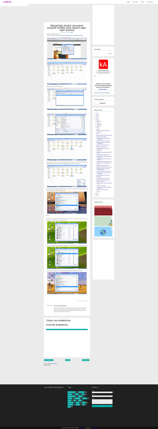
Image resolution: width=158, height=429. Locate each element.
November (99, 121)
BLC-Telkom (81, 392)
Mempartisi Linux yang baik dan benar (103, 130)
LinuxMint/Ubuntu (71, 392)
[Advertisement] (67, 13)
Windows (77, 404)
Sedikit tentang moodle (100, 181)
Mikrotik (80, 396)
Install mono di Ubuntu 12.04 (101, 146)
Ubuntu (97, 133)
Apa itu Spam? (99, 132)
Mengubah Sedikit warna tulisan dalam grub (104, 135)
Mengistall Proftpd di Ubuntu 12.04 (102, 165)
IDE (74, 400)
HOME (128, 2)
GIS (83, 404)
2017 (97, 115)
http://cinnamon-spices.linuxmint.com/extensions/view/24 (71, 35)
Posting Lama (85, 360)
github (77, 402)
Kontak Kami (103, 89)
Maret (98, 191)
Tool (83, 394)
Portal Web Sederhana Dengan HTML (103, 179)
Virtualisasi (70, 404)
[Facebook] (78, 301)
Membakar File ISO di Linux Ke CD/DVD (103, 140)
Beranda (67, 360)
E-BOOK (142, 2)
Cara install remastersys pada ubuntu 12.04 (104, 161)
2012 (97, 195)
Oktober (98, 122)
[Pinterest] (85, 301)
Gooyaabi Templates (94, 427)
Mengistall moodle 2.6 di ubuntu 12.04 (103, 175)
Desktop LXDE (99, 150)
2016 (97, 116)
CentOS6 (85, 398)
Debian (76, 394)
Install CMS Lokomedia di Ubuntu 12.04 (103, 171)
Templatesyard (82, 427)
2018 (97, 113)
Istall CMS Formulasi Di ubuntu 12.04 (102, 178)
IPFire (80, 400)
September (99, 124)
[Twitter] (82, 301)
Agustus (98, 126)
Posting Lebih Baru (49, 360)
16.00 (69, 32)
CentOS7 (70, 398)
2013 (97, 193)
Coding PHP (77, 398)
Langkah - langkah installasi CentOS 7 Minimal (101, 229)
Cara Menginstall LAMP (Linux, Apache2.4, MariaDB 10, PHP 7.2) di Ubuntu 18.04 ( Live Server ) (103, 218)
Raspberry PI (70, 402)
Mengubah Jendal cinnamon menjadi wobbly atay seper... (103, 169)
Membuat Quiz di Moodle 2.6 (101, 136)
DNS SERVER (98, 176)
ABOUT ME (135, 2)
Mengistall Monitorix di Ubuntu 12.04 (102, 154)
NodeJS (83, 402)
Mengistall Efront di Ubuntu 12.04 (102, 189)
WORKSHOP (150, 2)
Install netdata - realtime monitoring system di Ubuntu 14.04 (103, 208)
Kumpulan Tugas (71, 396)
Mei (97, 127)
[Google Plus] (80, 301)
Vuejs (69, 406)
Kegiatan (70, 394)
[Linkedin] (87, 301)
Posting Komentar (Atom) (52, 363)
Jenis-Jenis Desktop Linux (101, 185)
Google (69, 400)
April (97, 129)
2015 (97, 118)
